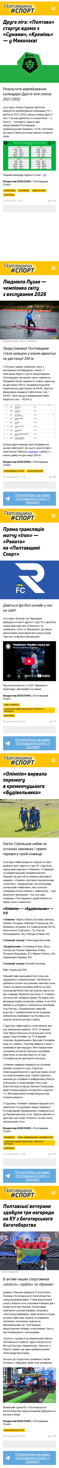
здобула (33, 451)
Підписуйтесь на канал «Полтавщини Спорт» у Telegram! (32, 498)
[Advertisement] (29, 237)
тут (44, 174)
